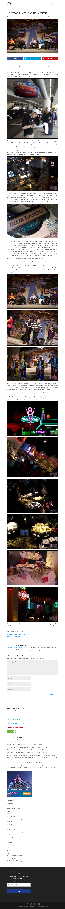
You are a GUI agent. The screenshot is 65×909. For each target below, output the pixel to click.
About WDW (10, 803)
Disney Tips (10, 824)
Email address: (18, 882)
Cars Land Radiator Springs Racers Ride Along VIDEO (21, 634)
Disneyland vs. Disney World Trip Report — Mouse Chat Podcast (24, 762)
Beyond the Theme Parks (13, 808)
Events (8, 834)
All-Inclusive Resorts (12, 806)
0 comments (53, 16)
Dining (8, 811)
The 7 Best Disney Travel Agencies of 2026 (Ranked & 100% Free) (25, 765)
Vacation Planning (11, 858)
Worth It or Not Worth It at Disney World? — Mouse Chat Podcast (25, 750)
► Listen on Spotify (13, 719)
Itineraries (9, 842)
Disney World (10, 827)
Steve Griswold (12, 16)
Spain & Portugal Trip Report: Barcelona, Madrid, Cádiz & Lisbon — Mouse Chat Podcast (31, 755)
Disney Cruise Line (12, 816)
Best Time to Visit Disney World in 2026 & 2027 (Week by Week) (24, 744)
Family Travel (10, 837)
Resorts (9, 850)
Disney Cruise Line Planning (14, 819)
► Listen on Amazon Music (16, 723)
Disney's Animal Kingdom (13, 829)
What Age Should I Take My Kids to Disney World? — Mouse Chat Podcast (27, 752)
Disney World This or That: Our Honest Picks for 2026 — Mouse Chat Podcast (28, 747)
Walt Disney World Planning (14, 861)
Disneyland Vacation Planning (41, 16)
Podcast (9, 848)
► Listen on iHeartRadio (15, 727)
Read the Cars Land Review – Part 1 (16, 636)
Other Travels (10, 845)
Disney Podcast (11, 821)
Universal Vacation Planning (14, 855)
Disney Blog (29, 16)
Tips (8, 853)
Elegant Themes (29, 906)
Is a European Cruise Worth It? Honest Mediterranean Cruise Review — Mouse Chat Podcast (32, 767)
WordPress (45, 906)
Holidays (9, 840)
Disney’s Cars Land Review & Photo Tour (19, 647)
